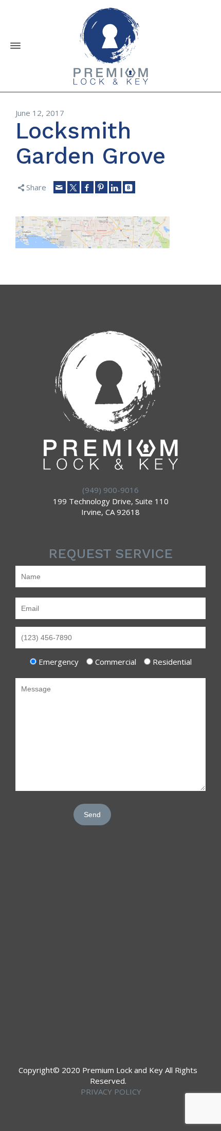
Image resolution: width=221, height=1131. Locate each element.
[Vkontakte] (129, 187)
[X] (73, 187)
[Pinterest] (101, 187)
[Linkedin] (115, 187)
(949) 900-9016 (110, 490)
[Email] (59, 187)
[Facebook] (87, 187)
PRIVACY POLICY (111, 1091)
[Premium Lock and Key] (110, 45)
